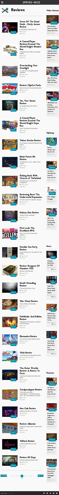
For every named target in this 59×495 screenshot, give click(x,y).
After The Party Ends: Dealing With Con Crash (52, 80)
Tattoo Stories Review (30, 140)
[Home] (31, 2)
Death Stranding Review (28, 285)
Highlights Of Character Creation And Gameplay (30, 322)
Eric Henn (23, 31)
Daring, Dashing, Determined (29, 460)
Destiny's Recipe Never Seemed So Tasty (31, 427)
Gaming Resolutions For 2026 (50, 263)
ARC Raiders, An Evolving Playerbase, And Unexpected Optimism (52, 107)
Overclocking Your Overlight (29, 67)
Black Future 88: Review (27, 158)
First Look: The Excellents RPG (27, 230)
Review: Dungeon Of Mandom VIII (30, 267)
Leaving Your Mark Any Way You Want (30, 377)
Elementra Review (28, 336)
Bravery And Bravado (26, 271)
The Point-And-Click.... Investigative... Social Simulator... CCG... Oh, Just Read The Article (30, 393)
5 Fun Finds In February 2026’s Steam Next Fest (52, 28)
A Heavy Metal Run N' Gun (28, 444)
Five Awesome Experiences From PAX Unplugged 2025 (51, 473)
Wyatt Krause (52, 33)
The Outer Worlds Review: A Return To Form (30, 371)
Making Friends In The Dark (28, 411)
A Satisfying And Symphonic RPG (30, 355)
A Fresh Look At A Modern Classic (30, 200)
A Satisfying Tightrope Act (28, 29)
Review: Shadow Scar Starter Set (51, 150)
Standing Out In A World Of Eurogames (28, 181)
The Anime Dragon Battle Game (30, 339)
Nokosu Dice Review (29, 212)
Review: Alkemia (27, 424)
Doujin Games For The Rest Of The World (31, 253)
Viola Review (26, 353)
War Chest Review (29, 301)
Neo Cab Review (28, 408)
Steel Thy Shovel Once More (29, 128)
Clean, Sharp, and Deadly (27, 304)
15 (22, 478)
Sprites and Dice (10, 493)
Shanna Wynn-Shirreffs (27, 357)
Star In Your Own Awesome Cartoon (28, 234)
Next (39, 475)
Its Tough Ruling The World (28, 106)
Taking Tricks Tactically (27, 215)
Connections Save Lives (27, 288)
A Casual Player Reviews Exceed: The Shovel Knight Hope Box (30, 122)
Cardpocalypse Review (31, 389)
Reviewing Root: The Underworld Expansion (31, 196)
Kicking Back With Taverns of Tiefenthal (30, 177)
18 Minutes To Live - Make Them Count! (30, 163)
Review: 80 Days (28, 457)
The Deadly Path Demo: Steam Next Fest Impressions (51, 345)
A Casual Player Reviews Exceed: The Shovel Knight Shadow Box (30, 45)
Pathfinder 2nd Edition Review (31, 318)
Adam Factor (24, 74)
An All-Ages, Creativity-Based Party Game (31, 144)
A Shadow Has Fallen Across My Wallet (30, 52)
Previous (5, 475)
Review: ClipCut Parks (30, 85)
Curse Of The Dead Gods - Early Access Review (30, 24)
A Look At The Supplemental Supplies (29, 71)
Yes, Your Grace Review (27, 102)
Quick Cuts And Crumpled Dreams (31, 88)
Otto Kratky (24, 108)
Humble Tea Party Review (28, 248)
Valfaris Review (27, 441)
